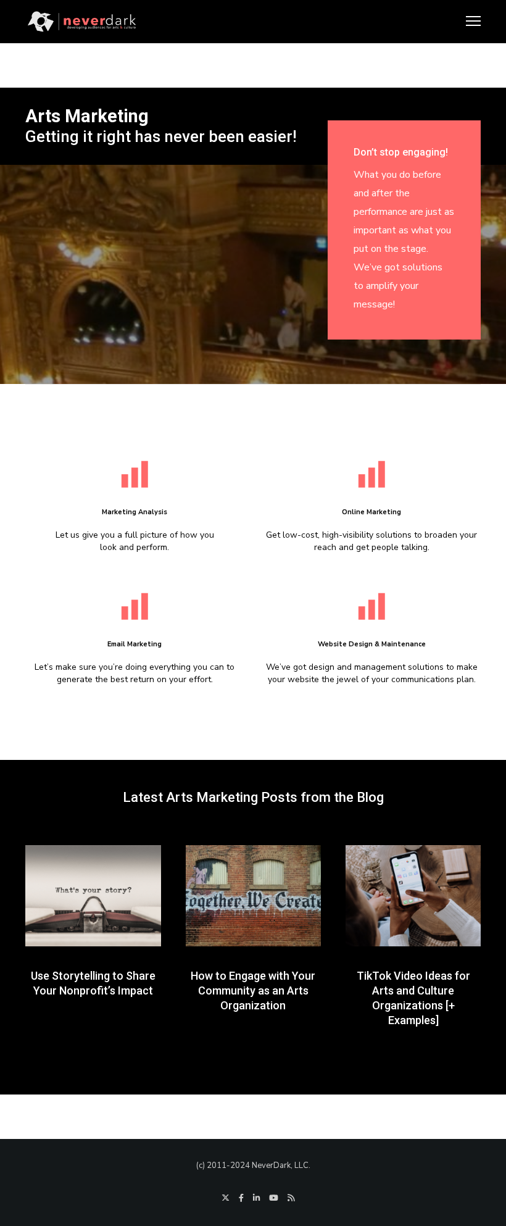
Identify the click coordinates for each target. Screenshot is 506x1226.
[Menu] (468, 21)
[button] (245, 1085)
